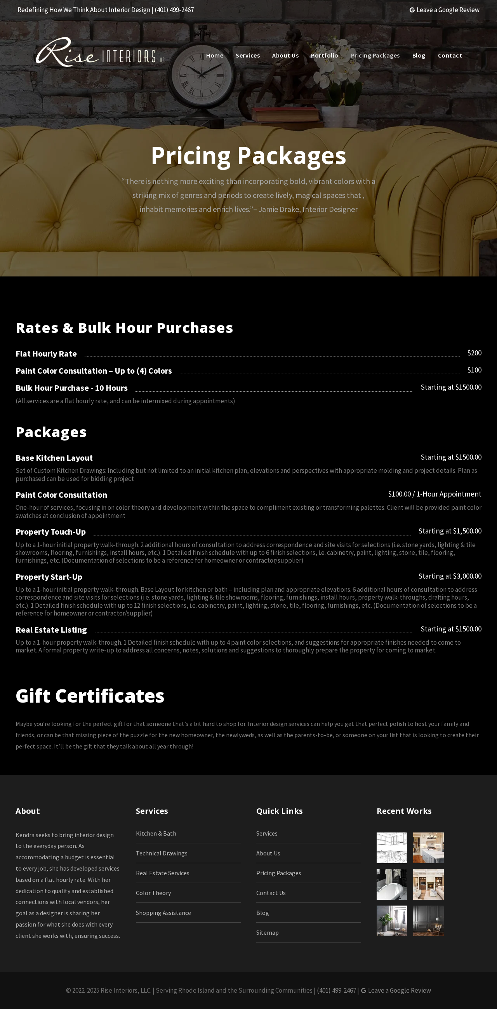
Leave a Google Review (447, 9)
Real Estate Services (162, 873)
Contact (450, 55)
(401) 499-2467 (336, 990)
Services (248, 55)
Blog (419, 55)
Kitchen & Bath (156, 833)
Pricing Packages (375, 55)
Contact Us (271, 893)
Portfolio (325, 55)
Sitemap (267, 932)
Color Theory (153, 893)
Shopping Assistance (163, 912)
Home (214, 55)
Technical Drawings (162, 853)
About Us (285, 55)
